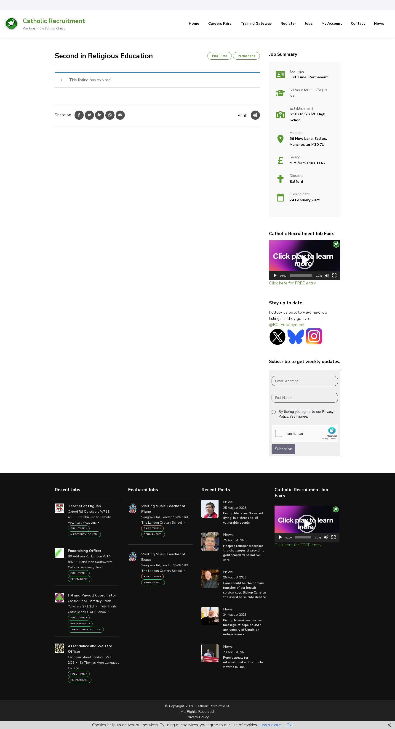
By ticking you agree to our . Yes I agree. (306, 414)
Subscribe (283, 449)
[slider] (301, 275)
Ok (288, 725)
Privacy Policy (198, 717)
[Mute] (327, 275)
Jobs (309, 23)
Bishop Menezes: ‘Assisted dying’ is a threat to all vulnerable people (243, 518)
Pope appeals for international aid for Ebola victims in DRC (243, 662)
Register (288, 23)
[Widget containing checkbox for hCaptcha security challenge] (305, 433)
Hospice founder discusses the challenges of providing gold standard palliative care (243, 553)
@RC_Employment (286, 324)
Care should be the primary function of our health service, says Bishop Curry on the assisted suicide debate (244, 590)
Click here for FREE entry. (292, 283)
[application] (305, 260)
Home (194, 23)
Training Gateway (256, 23)
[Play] (275, 275)
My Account (332, 23)
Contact (358, 23)
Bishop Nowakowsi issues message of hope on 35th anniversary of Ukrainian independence (242, 627)
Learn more (270, 725)
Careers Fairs (220, 23)
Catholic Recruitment (54, 21)
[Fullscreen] (334, 275)
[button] (305, 260)
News (379, 23)
